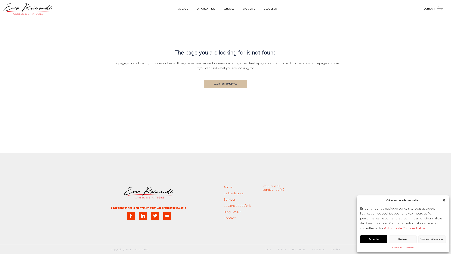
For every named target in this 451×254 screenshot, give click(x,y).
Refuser (402, 239)
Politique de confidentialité (403, 247)
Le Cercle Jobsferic (237, 205)
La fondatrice (233, 193)
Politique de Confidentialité (404, 228)
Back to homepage (225, 84)
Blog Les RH (233, 212)
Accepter (374, 239)
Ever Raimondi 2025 (137, 249)
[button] (444, 200)
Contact (230, 218)
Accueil (229, 187)
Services (230, 199)
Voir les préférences (432, 239)
